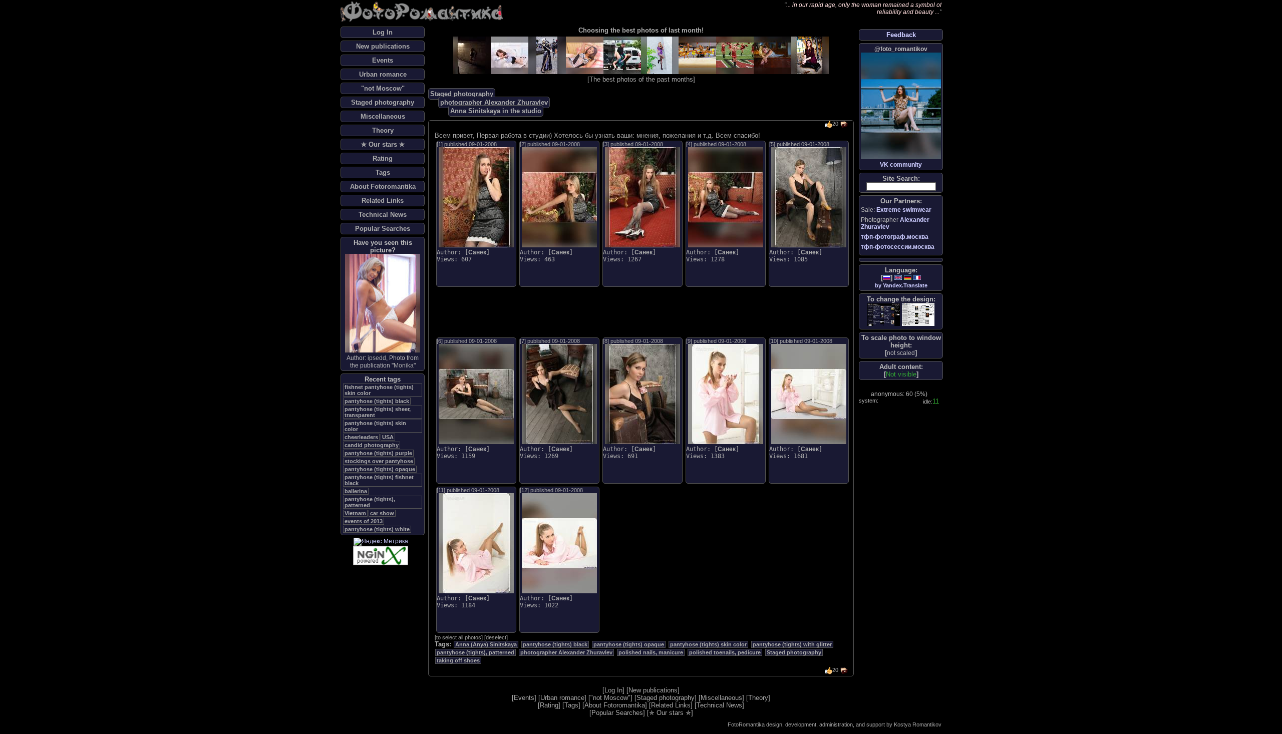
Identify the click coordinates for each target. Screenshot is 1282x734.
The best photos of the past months (641, 79)
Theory (383, 130)
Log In (383, 32)
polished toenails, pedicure (725, 652)
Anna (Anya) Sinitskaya (486, 644)
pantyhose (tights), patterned (370, 502)
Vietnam (355, 513)
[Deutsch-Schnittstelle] (907, 277)
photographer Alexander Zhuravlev (494, 102)
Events (382, 60)
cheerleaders (361, 437)
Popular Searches (382, 228)
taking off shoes (458, 660)
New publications (383, 46)
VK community (901, 164)
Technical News (383, 214)
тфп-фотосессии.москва (897, 246)
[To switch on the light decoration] (918, 314)
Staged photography (382, 102)
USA (388, 437)
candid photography (372, 445)
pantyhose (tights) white (377, 529)
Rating (383, 158)
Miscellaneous (383, 116)
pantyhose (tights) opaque (380, 469)
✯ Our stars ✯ (383, 144)
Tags (383, 172)
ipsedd (377, 357)
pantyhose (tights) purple (378, 453)
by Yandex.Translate (901, 285)
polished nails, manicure (650, 652)
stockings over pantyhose (379, 461)
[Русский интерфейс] (886, 277)
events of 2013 (364, 521)
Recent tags (383, 379)
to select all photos (458, 637)
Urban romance (383, 74)
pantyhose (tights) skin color (708, 644)
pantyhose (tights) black (377, 401)
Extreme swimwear (903, 209)
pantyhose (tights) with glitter (792, 644)
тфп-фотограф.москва (894, 236)
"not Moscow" (383, 88)
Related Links (383, 200)
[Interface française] (917, 277)
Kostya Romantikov (917, 724)
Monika (404, 365)
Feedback (901, 35)
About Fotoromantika (383, 186)
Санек (477, 252)
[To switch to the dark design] (883, 314)
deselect (496, 637)
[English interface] (898, 277)
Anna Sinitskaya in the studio (495, 111)
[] (901, 352)
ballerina (356, 491)
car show (382, 513)
